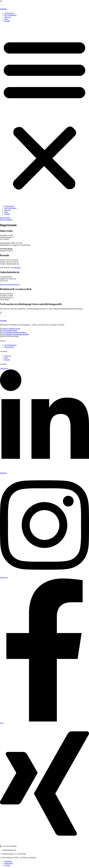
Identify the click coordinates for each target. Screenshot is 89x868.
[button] (44, 113)
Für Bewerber (9, 13)
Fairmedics (3, 9)
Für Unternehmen (10, 15)
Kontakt (7, 21)
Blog (6, 19)
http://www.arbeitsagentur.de (10, 284)
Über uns (7, 17)
